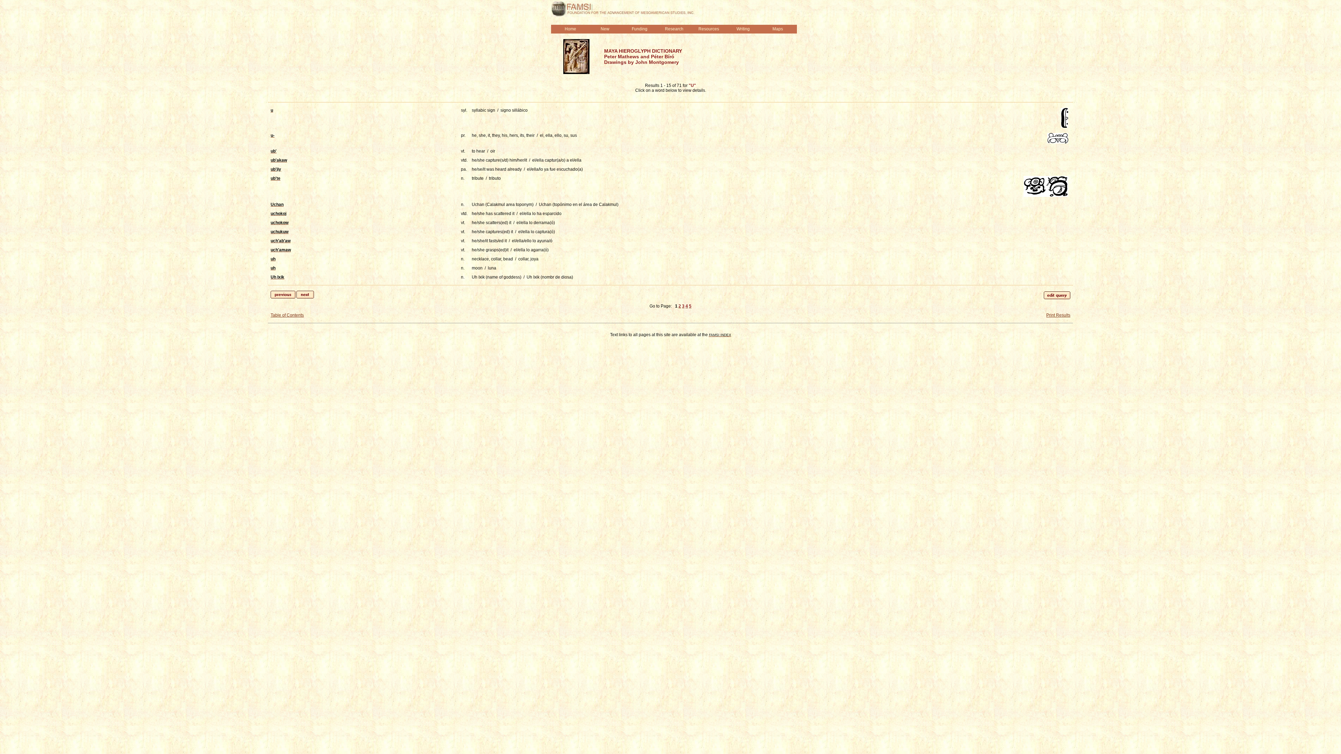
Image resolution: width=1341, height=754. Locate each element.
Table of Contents (287, 315)
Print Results (1058, 315)
